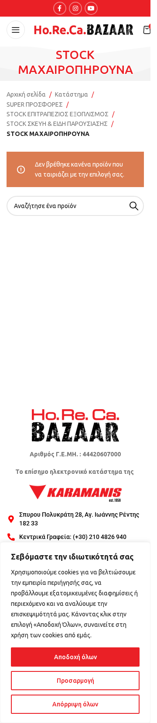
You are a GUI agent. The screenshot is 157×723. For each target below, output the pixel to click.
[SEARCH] (134, 206)
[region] (75, 632)
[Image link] (75, 424)
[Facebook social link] (59, 8)
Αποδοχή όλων (75, 656)
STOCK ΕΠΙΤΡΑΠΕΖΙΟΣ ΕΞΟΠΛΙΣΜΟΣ (58, 114)
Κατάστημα (71, 94)
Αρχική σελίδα (26, 94)
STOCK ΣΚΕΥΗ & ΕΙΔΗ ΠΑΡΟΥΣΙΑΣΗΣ (57, 123)
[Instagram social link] (75, 8)
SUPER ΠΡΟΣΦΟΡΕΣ (35, 104)
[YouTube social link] (91, 8)
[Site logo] (84, 29)
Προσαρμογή (75, 680)
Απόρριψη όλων (75, 704)
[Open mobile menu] (15, 29)
